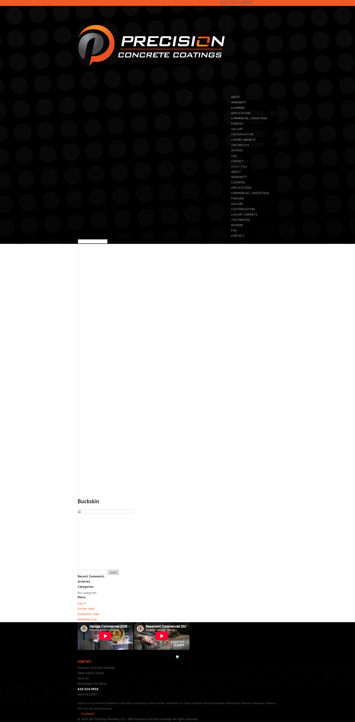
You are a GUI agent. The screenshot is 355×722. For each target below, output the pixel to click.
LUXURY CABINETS (243, 139)
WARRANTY (238, 102)
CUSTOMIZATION (243, 209)
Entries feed (86, 609)
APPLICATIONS (241, 188)
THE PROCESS (240, 220)
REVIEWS (237, 150)
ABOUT (236, 172)
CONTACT (237, 236)
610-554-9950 (88, 689)
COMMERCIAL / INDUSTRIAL (249, 118)
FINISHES (237, 198)
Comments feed (88, 614)
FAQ (234, 230)
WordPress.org (87, 619)
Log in (82, 603)
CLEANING (238, 107)
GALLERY (237, 204)
